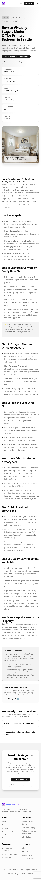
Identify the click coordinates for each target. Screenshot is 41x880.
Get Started (29, 3)
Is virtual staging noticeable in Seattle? (20, 723)
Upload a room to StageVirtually (16, 56)
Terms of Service (28, 858)
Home (4, 821)
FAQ (3, 838)
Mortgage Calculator (9, 854)
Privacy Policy (27, 855)
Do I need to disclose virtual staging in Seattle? (19, 733)
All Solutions (26, 837)
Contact (25, 851)
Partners (5, 828)
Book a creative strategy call (14, 62)
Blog (24, 848)
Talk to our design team (20, 785)
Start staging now (20, 779)
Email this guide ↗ (11, 699)
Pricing (4, 825)
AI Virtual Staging (28, 827)
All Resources (7, 858)
